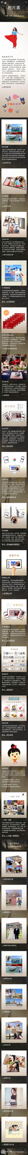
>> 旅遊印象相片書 (7, 879)
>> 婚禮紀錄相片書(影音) (9, 945)
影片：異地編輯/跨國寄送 (11, 544)
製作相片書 (7, 87)
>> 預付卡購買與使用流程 (9, 348)
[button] (2, 2)
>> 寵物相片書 (6, 1078)
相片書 (12, 1144)
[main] (14, 7)
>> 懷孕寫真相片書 (7, 1111)
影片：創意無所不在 (9, 497)
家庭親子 (7, 1144)
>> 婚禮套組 (5, 395)
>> (3, 87)
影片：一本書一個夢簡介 (10, 836)
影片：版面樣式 (7, 690)
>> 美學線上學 (7, 593)
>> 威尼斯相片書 (7, 978)
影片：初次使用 (7, 446)
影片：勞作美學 (7, 735)
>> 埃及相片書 (6, 1045)
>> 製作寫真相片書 (7, 254)
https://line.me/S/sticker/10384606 (11, 786)
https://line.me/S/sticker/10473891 (11, 781)
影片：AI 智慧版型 (8, 301)
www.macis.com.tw (18, 16)
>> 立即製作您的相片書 (14, 846)
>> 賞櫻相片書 (6, 912)
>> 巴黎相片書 (6, 1011)
